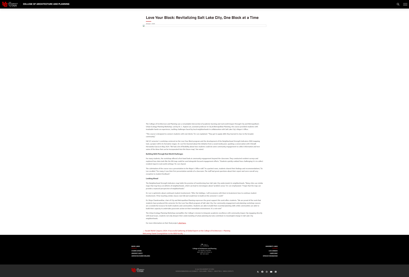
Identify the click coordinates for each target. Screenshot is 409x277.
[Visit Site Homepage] (204, 246)
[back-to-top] (406, 273)
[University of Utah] (140, 270)
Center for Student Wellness (140, 256)
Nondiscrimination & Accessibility (187, 271)
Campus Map (274, 253)
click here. (182, 223)
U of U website (273, 250)
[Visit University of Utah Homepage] (10, 4)
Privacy (210, 271)
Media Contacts (228, 271)
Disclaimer (202, 271)
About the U (218, 271)
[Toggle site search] (398, 4)
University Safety (137, 253)
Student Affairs (136, 250)
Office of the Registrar (270, 256)
